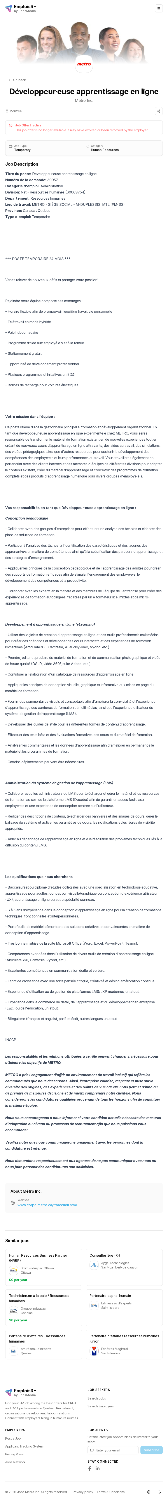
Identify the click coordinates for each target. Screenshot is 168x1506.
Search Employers (101, 1406)
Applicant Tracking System (24, 1446)
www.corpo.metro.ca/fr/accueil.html (47, 1205)
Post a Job (13, 1438)
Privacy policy (83, 1492)
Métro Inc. (84, 100)
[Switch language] (148, 1491)
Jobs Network (15, 1462)
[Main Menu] (159, 8)
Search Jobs (97, 1398)
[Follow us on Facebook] (90, 1468)
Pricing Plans (14, 1454)
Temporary (22, 150)
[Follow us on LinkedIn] (97, 1468)
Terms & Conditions (111, 1492)
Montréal (16, 111)
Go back (19, 80)
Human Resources (105, 150)
